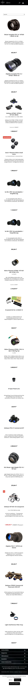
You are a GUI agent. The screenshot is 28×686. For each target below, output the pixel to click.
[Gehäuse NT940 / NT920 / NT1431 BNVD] (14, 104)
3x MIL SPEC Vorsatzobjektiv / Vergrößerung (14, 232)
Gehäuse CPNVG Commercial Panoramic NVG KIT (14, 586)
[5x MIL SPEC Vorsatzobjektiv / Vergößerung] (14, 183)
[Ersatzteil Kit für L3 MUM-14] (14, 301)
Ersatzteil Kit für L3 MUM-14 (14, 310)
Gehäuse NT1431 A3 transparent (14, 507)
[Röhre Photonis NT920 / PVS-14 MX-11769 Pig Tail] (14, 340)
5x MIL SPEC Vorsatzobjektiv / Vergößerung (14, 192)
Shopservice (4, 653)
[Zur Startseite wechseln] (3, 2)
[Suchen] (19, 3)
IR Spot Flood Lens (14, 389)
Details (14, 170)
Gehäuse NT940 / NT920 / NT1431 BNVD (14, 114)
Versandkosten (22, 666)
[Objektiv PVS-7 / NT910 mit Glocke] (14, 537)
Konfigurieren (17, 679)
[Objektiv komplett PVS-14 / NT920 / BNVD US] (14, 65)
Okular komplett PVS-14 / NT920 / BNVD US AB (14, 35)
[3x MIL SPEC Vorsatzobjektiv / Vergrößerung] (14, 222)
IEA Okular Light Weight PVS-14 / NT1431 (14, 468)
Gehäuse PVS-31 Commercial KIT (14, 428)
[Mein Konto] (23, 3)
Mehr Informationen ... (17, 677)
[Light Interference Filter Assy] (14, 616)
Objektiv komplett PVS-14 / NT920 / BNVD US (14, 74)
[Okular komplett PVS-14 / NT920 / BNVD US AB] (14, 25)
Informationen (4, 656)
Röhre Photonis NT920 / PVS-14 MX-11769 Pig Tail (14, 350)
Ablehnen (10, 679)
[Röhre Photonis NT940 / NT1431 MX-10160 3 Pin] (14, 261)
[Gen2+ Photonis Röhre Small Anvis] (14, 143)
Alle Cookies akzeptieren (14, 683)
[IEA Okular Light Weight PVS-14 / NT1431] (14, 458)
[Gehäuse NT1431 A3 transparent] (14, 497)
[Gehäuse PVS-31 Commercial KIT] (14, 419)
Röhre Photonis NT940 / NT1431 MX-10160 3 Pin (14, 271)
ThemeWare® (24, 671)
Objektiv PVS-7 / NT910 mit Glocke (14, 546)
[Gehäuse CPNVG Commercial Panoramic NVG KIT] (14, 576)
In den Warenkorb (14, 52)
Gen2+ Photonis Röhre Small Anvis (14, 153)
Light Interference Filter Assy (14, 625)
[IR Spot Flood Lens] (14, 379)
